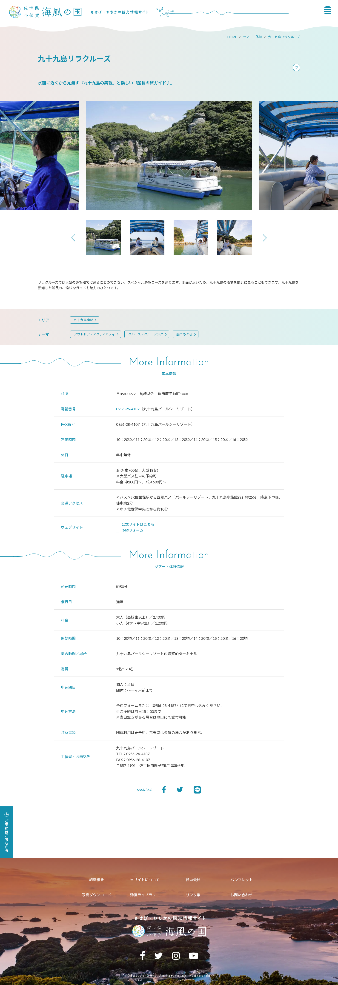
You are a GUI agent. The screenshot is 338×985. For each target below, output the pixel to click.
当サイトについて (145, 879)
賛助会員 (193, 879)
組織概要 (96, 879)
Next (263, 238)
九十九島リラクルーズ (284, 37)
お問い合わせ (241, 895)
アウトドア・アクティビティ (94, 334)
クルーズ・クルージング (145, 334)
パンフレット (241, 879)
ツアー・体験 (252, 37)
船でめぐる (184, 334)
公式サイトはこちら (138, 524)
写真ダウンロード (96, 895)
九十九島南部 (83, 320)
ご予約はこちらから (6, 835)
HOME (232, 37)
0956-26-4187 (128, 409)
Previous (75, 238)
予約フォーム (132, 530)
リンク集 (193, 895)
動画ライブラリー (145, 895)
